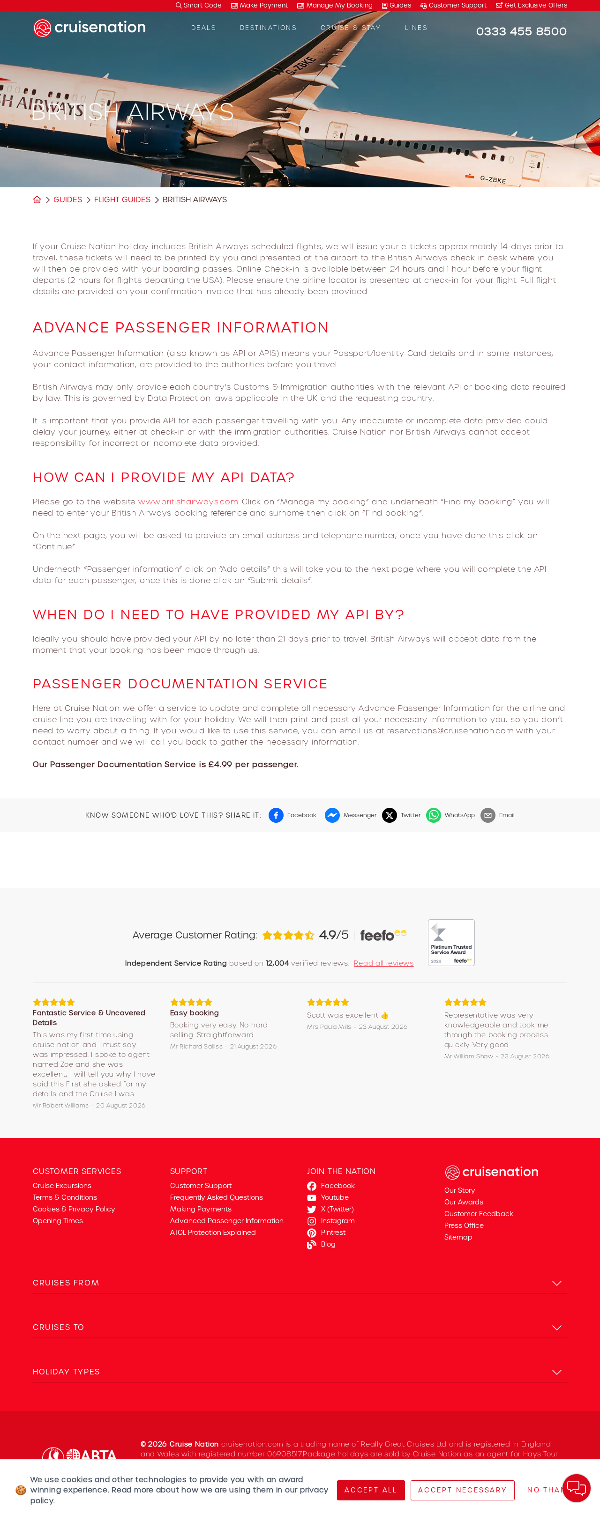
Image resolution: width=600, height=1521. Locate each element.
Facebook (338, 1185)
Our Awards (463, 1202)
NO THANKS (552, 1490)
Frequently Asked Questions (216, 1197)
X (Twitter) (337, 1209)
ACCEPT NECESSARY (462, 1490)
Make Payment (264, 5)
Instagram (338, 1221)
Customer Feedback (478, 1214)
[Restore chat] (576, 1488)
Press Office (464, 1225)
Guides (400, 5)
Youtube (335, 1197)
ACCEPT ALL (371, 1490)
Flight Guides (122, 200)
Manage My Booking (340, 5)
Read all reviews (383, 963)
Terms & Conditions (65, 1197)
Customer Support (458, 5)
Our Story (459, 1190)
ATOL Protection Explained (213, 1232)
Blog (328, 1244)
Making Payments (201, 1209)
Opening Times (58, 1221)
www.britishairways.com (188, 501)
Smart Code (202, 5)
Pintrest (333, 1232)
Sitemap (458, 1237)
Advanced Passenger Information (227, 1221)
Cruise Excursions (62, 1185)
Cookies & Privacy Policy (74, 1209)
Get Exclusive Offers (535, 5)
